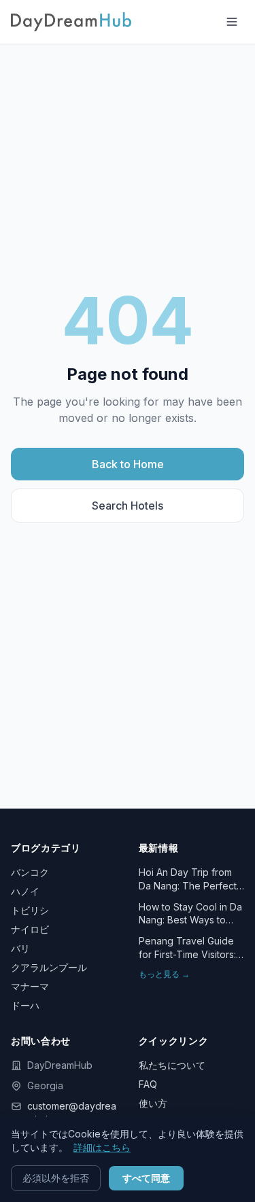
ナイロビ (30, 929)
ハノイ (25, 891)
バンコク (30, 872)
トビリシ (30, 910)
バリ (20, 948)
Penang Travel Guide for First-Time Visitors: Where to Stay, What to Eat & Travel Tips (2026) (191, 948)
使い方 (153, 1103)
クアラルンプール (49, 967)
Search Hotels (127, 505)
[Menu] (232, 22)
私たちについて (172, 1065)
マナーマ (30, 986)
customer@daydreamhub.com (71, 1112)
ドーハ (25, 1005)
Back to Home (128, 464)
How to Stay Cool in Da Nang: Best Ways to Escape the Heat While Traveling (190, 914)
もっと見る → (164, 974)
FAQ (148, 1084)
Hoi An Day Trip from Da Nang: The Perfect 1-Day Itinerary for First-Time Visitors (191, 879)
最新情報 (159, 847)
